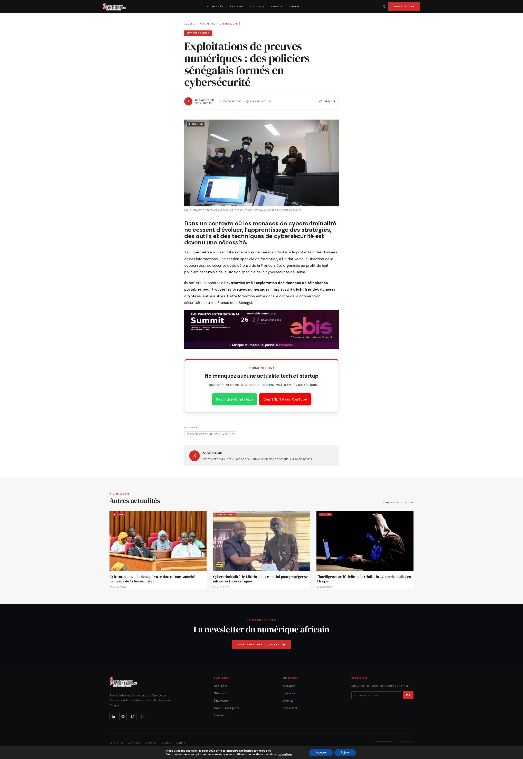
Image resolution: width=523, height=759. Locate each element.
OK (408, 695)
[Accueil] (114, 6)
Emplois (288, 700)
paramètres (284, 754)
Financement (222, 700)
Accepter (321, 753)
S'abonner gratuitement (259, 644)
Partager (329, 101)
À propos (289, 686)
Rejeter (345, 753)
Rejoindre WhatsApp (234, 399)
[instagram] (142, 716)
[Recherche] (384, 6)
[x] (132, 716)
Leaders (219, 715)
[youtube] (123, 716)
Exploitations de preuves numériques (210, 434)
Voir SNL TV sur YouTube (285, 399)
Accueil (189, 23)
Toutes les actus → (398, 502)
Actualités (215, 6)
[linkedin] (113, 716)
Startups (220, 693)
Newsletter (404, 6)
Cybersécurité (230, 23)
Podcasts (257, 6)
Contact (295, 6)
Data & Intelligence (227, 708)
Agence (276, 6)
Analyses (237, 6)
